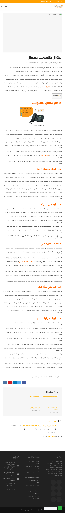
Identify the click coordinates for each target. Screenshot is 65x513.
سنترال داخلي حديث (33, 377)
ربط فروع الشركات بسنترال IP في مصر (32, 468)
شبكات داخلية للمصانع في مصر (33, 473)
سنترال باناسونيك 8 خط (54, 377)
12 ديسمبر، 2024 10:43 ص (15, 426)
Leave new (52, 421)
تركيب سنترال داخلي (35, 407)
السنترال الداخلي (44, 155)
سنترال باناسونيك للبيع (43, 377)
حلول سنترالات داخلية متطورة (52, 408)
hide (59, 95)
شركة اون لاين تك (46, 87)
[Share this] (24, 382)
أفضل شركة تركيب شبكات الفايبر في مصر (32, 492)
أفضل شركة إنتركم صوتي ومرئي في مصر (33, 497)
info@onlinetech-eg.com (46, 1)
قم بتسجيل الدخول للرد (51, 432)
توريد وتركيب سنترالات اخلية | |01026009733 (39, 63)
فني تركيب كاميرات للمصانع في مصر (32, 462)
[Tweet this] (19, 382)
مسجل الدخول (51, 437)
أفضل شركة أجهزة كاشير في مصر (32, 487)
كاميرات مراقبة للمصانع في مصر (32, 481)
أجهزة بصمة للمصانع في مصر (32, 477)
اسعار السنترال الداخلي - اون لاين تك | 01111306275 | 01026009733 (39, 426)
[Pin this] (10, 382)
